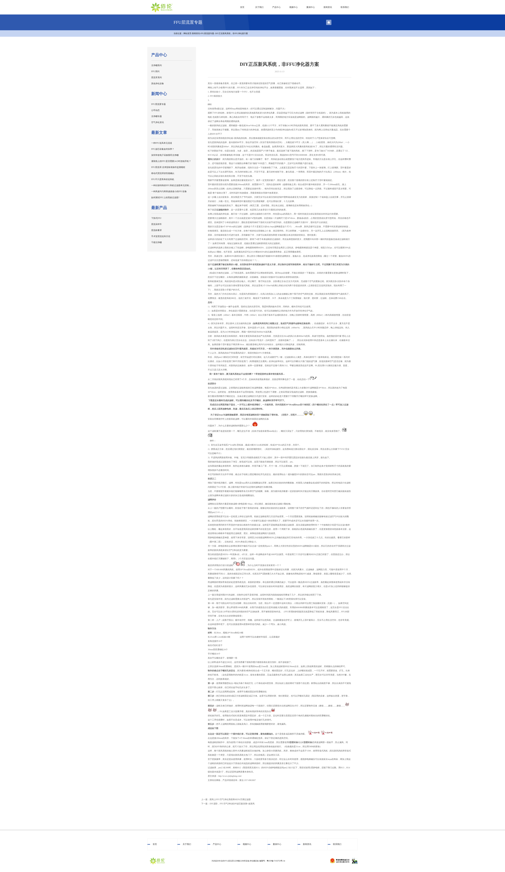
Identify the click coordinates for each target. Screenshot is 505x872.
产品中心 (276, 7)
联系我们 (345, 7)
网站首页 (187, 33)
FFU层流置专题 (207, 33)
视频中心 (293, 7)
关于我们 (259, 7)
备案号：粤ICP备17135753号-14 (272, 861)
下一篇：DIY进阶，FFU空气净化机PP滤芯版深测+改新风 (228, 804)
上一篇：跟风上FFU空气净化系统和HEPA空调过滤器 (226, 799)
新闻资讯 (328, 7)
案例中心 (310, 7)
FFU (210, 104)
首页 (242, 7)
